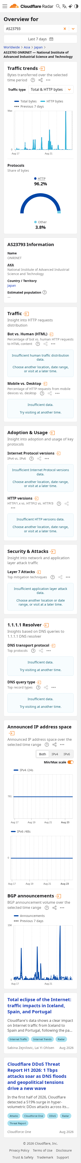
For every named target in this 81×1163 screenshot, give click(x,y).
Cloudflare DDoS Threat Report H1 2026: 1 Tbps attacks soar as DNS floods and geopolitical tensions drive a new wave (36, 1076)
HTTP (41, 178)
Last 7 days (44, 40)
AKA (10, 265)
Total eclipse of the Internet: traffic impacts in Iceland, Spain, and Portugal (39, 1005)
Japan (11, 285)
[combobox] (31, 28)
